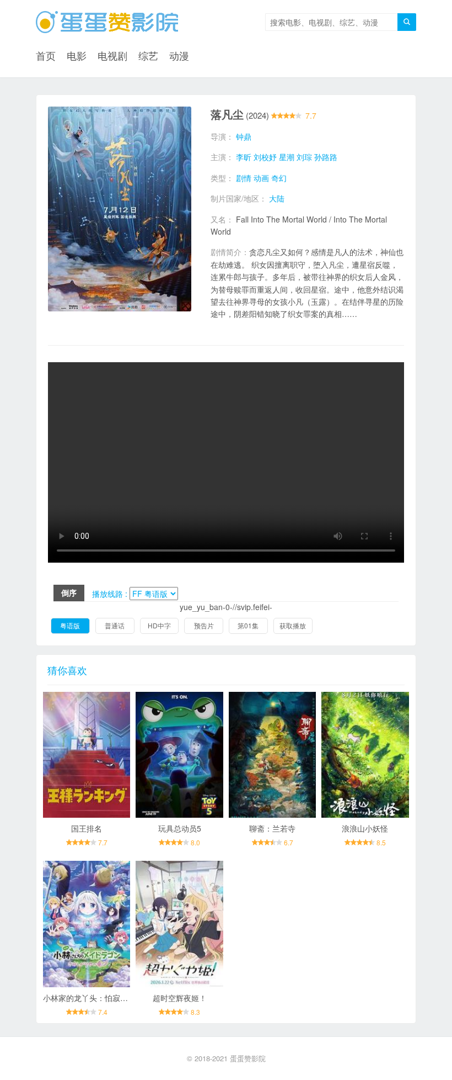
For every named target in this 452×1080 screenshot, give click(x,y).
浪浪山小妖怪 (365, 828)
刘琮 (304, 156)
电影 (77, 55)
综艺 (148, 55)
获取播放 (292, 625)
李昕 (243, 156)
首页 (46, 55)
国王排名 (86, 828)
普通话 (115, 625)
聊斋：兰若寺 (272, 828)
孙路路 (325, 156)
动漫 (179, 55)
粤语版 (70, 625)
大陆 (276, 198)
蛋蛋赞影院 (248, 1058)
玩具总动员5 (179, 828)
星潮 (286, 156)
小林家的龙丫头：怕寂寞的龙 (93, 997)
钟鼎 (243, 136)
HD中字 (159, 625)
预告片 (204, 625)
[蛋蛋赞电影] (107, 22)
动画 (261, 177)
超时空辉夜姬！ (180, 997)
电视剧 (112, 55)
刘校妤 (265, 156)
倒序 (69, 592)
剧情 (243, 177)
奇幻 (279, 177)
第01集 (248, 625)
